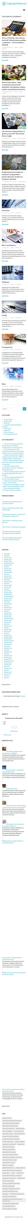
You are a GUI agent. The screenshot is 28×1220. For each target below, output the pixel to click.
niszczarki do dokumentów (10, 1154)
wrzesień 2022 (8, 598)
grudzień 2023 (8, 578)
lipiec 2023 (7, 579)
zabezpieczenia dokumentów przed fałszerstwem (12, 1200)
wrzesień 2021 (8, 620)
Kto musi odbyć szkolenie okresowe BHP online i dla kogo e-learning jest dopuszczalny (13, 462)
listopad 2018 (8, 657)
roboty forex (20, 1173)
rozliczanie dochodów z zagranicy (12, 1175)
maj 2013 (6, 677)
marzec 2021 (7, 631)
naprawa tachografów (8, 1149)
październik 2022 (9, 596)
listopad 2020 (8, 639)
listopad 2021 (8, 616)
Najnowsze (18, 212)
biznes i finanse (21, 138)
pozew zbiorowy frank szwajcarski (12, 1170)
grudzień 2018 (8, 655)
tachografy (5, 1194)
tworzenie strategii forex (9, 1196)
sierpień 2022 (7, 600)
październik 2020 (9, 640)
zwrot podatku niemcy (8, 1206)
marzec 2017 (7, 674)
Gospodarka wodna (11, 788)
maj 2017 (6, 670)
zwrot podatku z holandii (9, 1209)
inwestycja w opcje (7, 1133)
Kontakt (23, 696)
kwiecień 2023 (8, 585)
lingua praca (20, 1144)
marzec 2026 (7, 557)
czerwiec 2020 (8, 648)
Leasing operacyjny (7, 1141)
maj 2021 (6, 627)
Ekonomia (7, 423)
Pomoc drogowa (8, 432)
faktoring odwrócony (8, 1128)
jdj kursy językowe (19, 1133)
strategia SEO (21, 1178)
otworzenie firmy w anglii (9, 1160)
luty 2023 (6, 589)
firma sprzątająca (7, 1131)
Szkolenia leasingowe (8, 1186)
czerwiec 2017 (8, 668)
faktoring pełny (20, 1128)
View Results (14, 731)
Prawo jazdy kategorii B (10, 434)
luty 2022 (6, 611)
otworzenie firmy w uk (8, 1162)
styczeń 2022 (7, 613)
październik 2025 (9, 563)
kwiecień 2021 (8, 629)
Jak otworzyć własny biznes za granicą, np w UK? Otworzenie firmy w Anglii (13, 133)
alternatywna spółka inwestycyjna (12, 1120)
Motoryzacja (7, 428)
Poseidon (20, 1217)
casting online (8, 421)
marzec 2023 (7, 587)
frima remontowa (19, 1131)
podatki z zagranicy (8, 1165)
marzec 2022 (7, 609)
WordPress (13, 1217)
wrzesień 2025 (8, 565)
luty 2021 (6, 633)
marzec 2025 (7, 568)
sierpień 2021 (7, 622)
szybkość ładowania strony (10, 1191)
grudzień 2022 (8, 592)
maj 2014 (6, 676)
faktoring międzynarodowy (10, 1126)
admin (16, 47)
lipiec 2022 (7, 602)
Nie (4, 723)
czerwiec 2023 (8, 581)
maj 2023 (6, 583)
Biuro (4, 384)
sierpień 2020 (7, 644)
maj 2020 (6, 650)
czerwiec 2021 (8, 626)
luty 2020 (6, 653)
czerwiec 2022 (8, 603)
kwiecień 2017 (8, 672)
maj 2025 (6, 566)
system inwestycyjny (8, 1180)
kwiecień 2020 (8, 652)
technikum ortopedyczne (17, 1194)
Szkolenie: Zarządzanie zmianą (11, 1188)
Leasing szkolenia (19, 1141)
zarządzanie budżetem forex (10, 1203)
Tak (5, 722)
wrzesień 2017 (8, 663)
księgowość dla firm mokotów (11, 1139)
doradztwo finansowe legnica (10, 1123)
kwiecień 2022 (8, 607)
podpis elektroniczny (8, 1167)
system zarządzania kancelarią (11, 1183)
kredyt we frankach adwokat (10, 1136)
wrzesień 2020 (8, 642)
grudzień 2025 (8, 559)
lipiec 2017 (7, 666)
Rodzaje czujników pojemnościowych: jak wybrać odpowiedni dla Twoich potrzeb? (13, 473)
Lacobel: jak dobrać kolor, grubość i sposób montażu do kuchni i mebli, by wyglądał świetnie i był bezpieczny (13, 456)
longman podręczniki (8, 1147)
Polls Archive (7, 735)
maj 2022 (6, 605)
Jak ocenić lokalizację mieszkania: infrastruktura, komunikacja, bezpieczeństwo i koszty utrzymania (12, 445)
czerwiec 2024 (8, 572)
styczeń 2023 (7, 591)
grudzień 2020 (8, 637)
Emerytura (6, 210)
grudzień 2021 (8, 615)
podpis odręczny (20, 1167)
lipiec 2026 (7, 554)
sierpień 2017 (7, 664)
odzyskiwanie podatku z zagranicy (12, 1157)
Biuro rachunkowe (9, 245)
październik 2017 (9, 661)
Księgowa (5, 282)
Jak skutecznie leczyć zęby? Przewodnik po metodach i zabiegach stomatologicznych (12, 467)
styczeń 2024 (7, 576)
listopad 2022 (8, 594)
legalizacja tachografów (9, 1144)
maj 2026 (6, 555)
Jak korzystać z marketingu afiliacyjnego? (14, 527)
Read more (5, 60)
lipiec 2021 (7, 624)
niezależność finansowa (9, 1152)
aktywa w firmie (6, 1118)
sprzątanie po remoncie (9, 1178)
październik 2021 (9, 618)
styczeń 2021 (7, 635)
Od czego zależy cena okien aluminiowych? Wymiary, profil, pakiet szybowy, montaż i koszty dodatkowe (13, 451)
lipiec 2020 (7, 646)
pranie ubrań (6, 1173)
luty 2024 (6, 574)
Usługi (4, 315)
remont (13, 1173)
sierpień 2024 (7, 570)
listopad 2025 (8, 561)
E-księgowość (7, 347)
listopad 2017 (8, 659)
